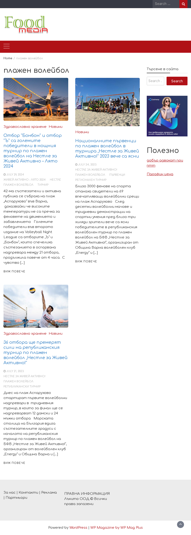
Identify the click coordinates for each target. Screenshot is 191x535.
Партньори (16, 498)
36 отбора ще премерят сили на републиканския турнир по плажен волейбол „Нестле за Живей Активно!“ (35, 352)
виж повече (14, 271)
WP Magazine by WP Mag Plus (116, 528)
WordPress (78, 528)
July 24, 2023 (87, 164)
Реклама (49, 493)
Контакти (28, 493)
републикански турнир (22, 386)
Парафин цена (160, 174)
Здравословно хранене (25, 127)
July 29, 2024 (15, 174)
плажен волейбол (18, 184)
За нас (9, 493)
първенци (117, 174)
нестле (55, 179)
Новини (55, 127)
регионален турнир (90, 180)
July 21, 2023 (15, 371)
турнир (43, 184)
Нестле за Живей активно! (96, 169)
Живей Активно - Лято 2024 (24, 179)
